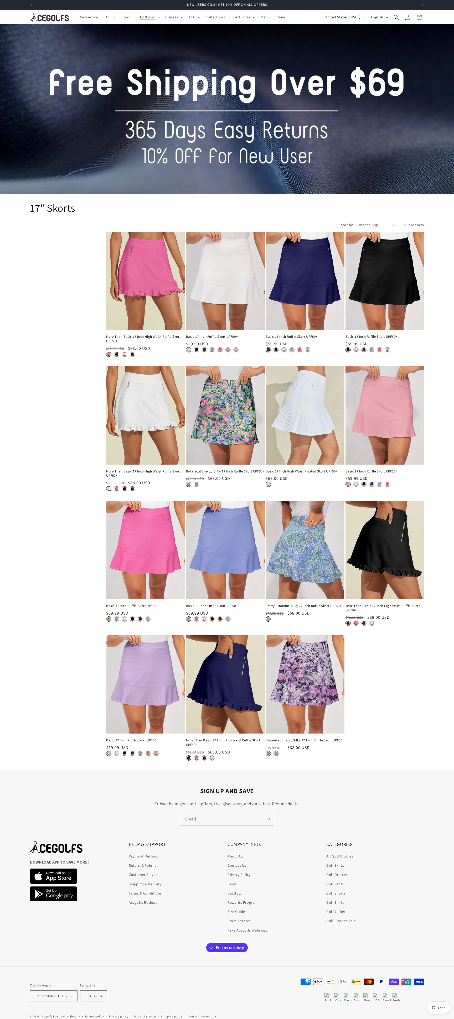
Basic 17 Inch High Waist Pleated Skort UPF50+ (301, 471)
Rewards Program (243, 902)
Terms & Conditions (145, 893)
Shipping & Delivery (145, 884)
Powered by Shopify (66, 1016)
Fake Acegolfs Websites (247, 930)
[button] (110, 17)
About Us (235, 856)
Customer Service (143, 874)
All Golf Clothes (339, 856)
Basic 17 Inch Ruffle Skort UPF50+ (212, 337)
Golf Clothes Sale (341, 920)
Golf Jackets (336, 911)
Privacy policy (118, 1016)
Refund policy (94, 1016)
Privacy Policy (239, 874)
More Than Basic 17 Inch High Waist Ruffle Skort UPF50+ (143, 339)
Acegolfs (47, 1016)
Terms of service (145, 1016)
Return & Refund (143, 865)
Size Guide (236, 911)
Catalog (234, 893)
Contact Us (237, 865)
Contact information (202, 1016)
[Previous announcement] (32, 5)
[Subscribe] (268, 819)
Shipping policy (172, 1016)
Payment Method (143, 856)
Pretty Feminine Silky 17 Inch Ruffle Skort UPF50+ (303, 606)
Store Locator (239, 920)
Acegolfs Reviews (143, 902)
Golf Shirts (335, 902)
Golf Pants (335, 884)
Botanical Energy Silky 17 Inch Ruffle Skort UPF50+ (225, 471)
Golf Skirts (335, 865)
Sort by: (347, 224)
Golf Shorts (336, 893)
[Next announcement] (422, 5)
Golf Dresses (337, 874)
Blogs (232, 884)
